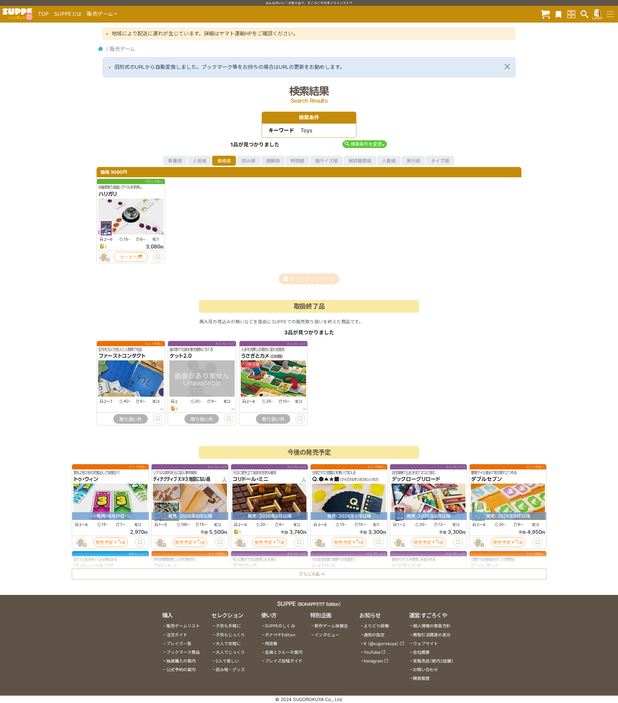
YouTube (372, 652)
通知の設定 (374, 635)
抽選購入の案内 (181, 661)
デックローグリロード (416, 479)
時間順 (297, 160)
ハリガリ (107, 194)
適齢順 (273, 160)
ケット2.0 (181, 356)
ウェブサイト (425, 643)
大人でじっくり (230, 652)
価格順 (224, 160)
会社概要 (421, 652)
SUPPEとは (68, 14)
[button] (364, 144)
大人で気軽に (228, 643)
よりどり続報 (376, 626)
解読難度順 (360, 160)
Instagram (373, 661)
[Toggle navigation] (610, 14)
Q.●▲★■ (325, 479)
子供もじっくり (230, 635)
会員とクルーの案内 (284, 652)
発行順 (413, 160)
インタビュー (327, 635)
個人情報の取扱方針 (432, 626)
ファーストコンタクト (121, 356)
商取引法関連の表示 (432, 635)
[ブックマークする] (158, 257)
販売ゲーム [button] (100, 14)
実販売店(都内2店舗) (433, 661)
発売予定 (104, 542)
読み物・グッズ (230, 669)
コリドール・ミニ (250, 479)
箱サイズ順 (326, 160)
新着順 (175, 160)
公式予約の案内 (181, 669)
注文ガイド (176, 635)
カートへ (129, 257)
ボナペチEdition (280, 635)
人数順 (389, 160)
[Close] (507, 67)
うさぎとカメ (255, 356)
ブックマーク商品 (183, 652)
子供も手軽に (228, 626)
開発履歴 (421, 678)
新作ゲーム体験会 (331, 626)
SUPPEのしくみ (280, 626)
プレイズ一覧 (179, 643)
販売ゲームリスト (183, 626)
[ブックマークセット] (558, 14)
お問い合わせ (425, 669)
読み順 (248, 160)
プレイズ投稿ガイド (284, 661)
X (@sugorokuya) (381, 643)
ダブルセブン (486, 479)
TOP (43, 14)
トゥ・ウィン (86, 479)
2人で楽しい (227, 661)
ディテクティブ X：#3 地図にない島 (181, 479)
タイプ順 (440, 160)
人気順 (199, 160)
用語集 (271, 643)
